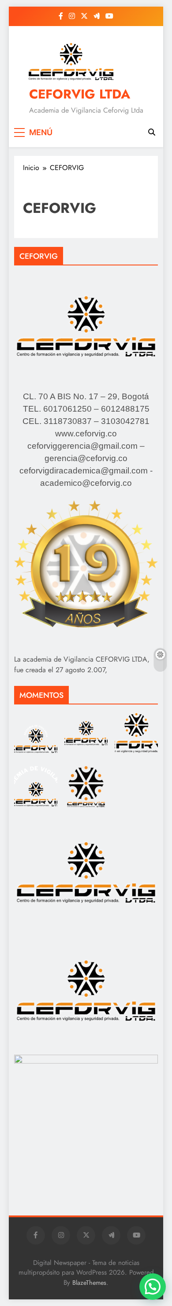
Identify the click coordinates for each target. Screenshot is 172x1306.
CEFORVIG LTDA (79, 94)
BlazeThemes (89, 1282)
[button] (152, 1286)
